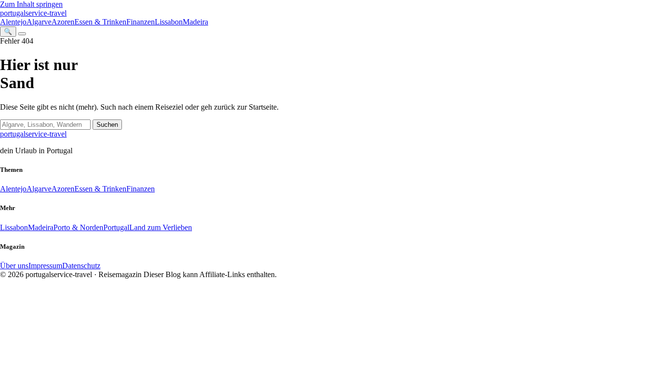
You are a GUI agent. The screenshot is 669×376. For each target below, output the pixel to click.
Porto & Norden (78, 227)
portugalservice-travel (33, 13)
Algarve (38, 22)
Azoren (62, 22)
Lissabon (169, 22)
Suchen (107, 124)
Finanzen (140, 22)
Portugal (116, 227)
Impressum (45, 265)
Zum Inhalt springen (31, 4)
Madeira (195, 22)
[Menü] (22, 33)
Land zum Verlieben (160, 227)
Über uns (14, 265)
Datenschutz (81, 265)
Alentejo (13, 22)
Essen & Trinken (100, 22)
